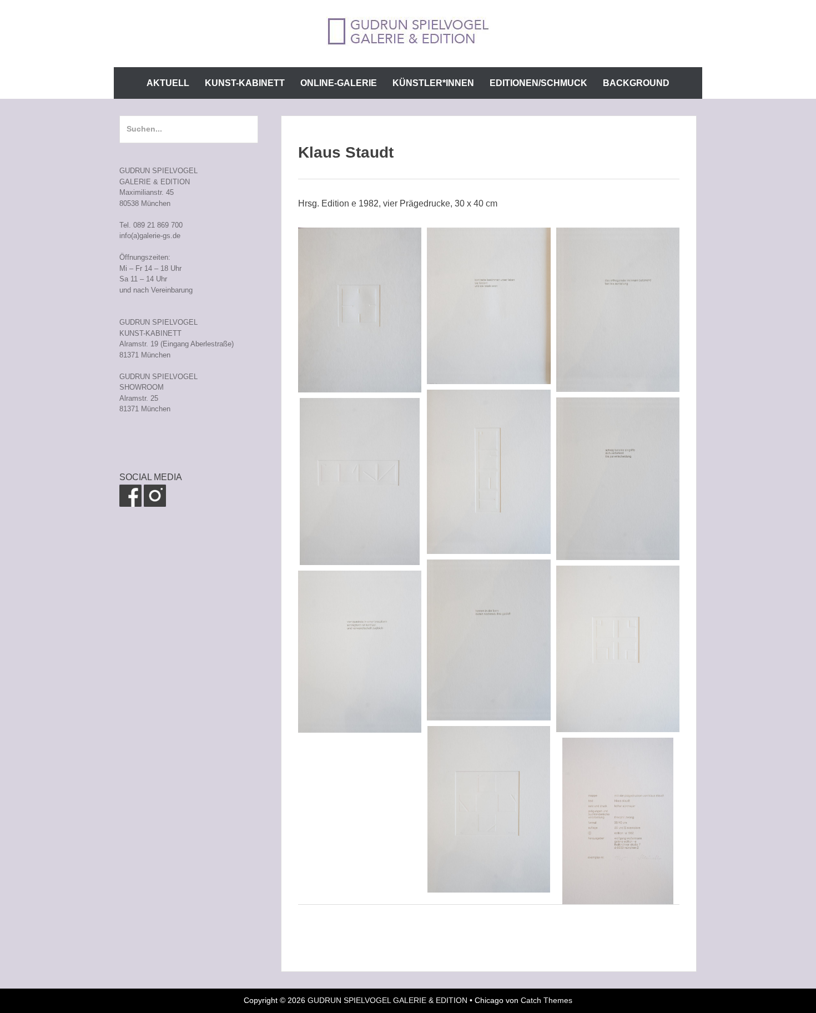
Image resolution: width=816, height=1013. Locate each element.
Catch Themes (546, 1000)
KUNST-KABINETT (245, 83)
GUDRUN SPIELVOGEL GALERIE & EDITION (387, 1000)
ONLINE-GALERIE (338, 83)
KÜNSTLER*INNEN (433, 83)
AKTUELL (168, 83)
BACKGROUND (636, 83)
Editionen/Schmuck (538, 83)
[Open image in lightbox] (359, 310)
